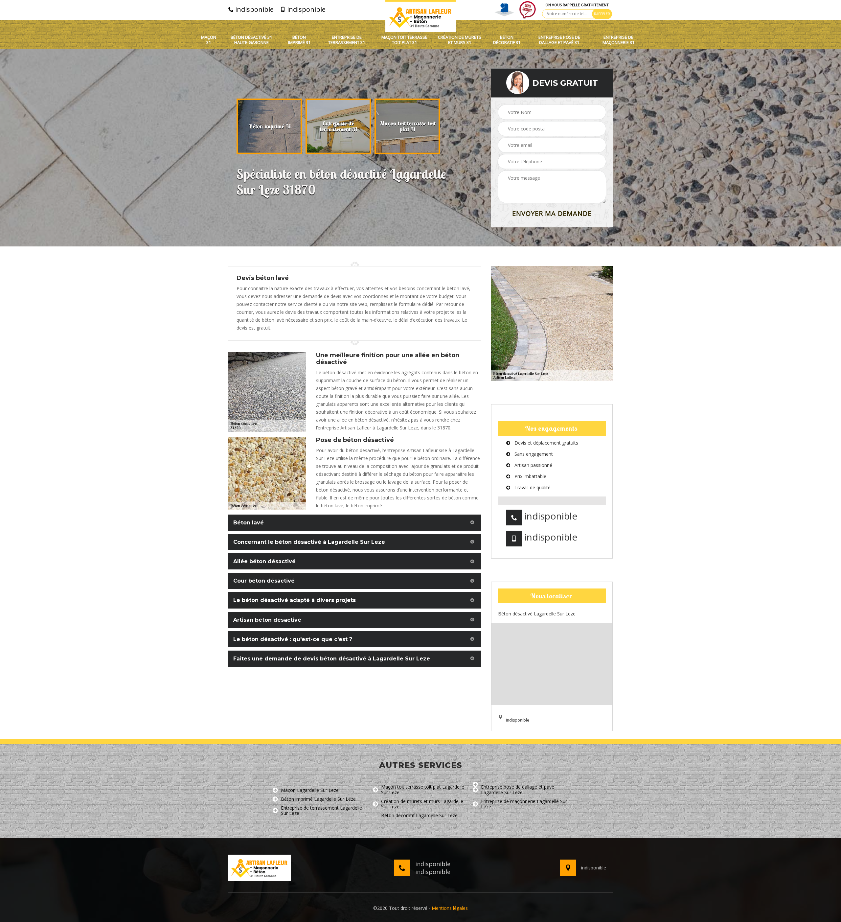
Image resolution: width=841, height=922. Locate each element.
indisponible (254, 9)
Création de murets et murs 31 (459, 40)
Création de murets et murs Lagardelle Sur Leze (422, 804)
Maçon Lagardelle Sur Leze (310, 790)
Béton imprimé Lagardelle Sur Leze (318, 799)
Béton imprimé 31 (299, 40)
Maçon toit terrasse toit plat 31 (404, 40)
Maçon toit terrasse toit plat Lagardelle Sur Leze (422, 789)
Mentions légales (450, 908)
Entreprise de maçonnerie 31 (618, 40)
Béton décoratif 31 (506, 40)
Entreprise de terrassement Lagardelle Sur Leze (321, 811)
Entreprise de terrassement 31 (346, 40)
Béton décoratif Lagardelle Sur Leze (419, 815)
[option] (269, 126)
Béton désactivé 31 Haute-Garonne (251, 40)
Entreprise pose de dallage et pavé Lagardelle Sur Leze (517, 789)
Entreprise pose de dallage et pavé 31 (559, 40)
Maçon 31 (208, 40)
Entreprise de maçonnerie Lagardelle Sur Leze (524, 804)
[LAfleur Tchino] (420, 16)
